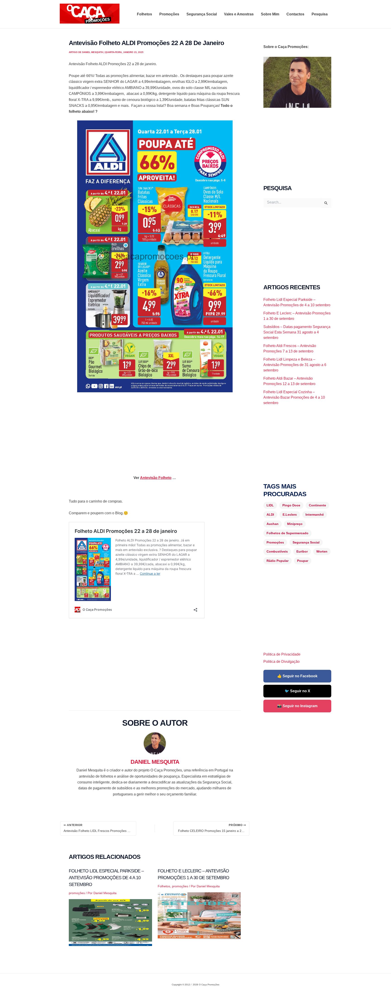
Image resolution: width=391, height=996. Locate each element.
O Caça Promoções (64, 24)
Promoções (169, 14)
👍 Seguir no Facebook (297, 676)
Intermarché (314, 514)
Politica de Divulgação (281, 661)
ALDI (270, 514)
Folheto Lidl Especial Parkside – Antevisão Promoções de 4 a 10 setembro (106, 877)
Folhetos (144, 14)
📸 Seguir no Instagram (297, 706)
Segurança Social (201, 14)
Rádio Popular (277, 561)
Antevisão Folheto (156, 478)
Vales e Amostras (239, 14)
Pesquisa (320, 14)
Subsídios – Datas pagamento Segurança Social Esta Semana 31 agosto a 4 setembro (296, 332)
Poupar (302, 561)
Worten (321, 551)
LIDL (270, 505)
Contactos (295, 14)
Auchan (273, 524)
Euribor (302, 551)
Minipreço (295, 524)
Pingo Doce (291, 505)
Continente (317, 505)
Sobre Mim (270, 14)
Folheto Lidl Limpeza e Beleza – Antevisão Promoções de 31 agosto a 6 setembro (294, 364)
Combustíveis (277, 551)
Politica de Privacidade (281, 654)
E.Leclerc (290, 514)
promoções (77, 893)
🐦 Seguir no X (297, 691)
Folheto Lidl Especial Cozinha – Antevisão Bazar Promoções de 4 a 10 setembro (294, 397)
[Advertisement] (155, 429)
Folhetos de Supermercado (287, 533)
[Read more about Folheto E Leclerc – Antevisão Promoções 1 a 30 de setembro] (199, 915)
